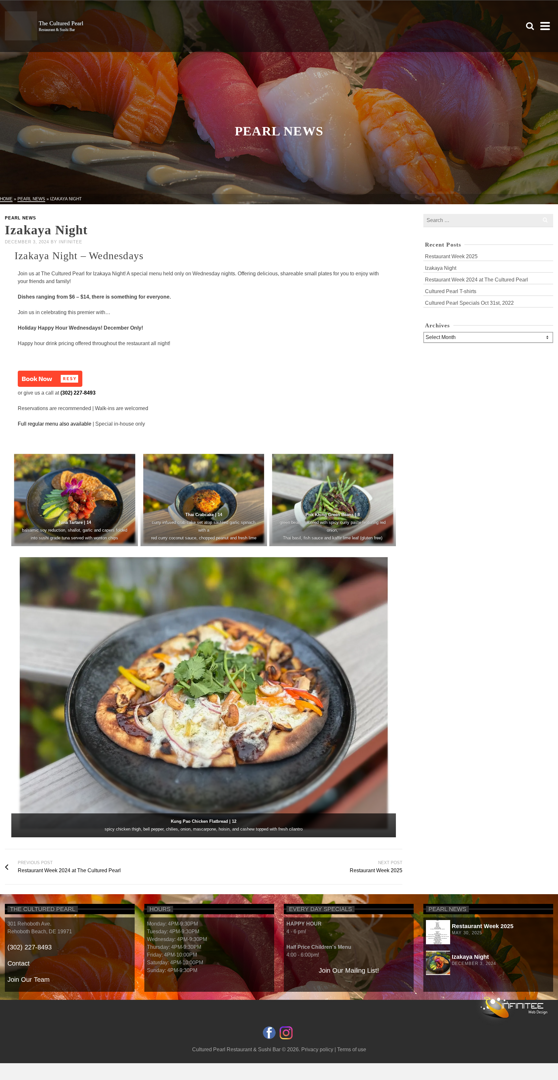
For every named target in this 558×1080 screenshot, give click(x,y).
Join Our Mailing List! (349, 970)
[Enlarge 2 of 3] (387, 459)
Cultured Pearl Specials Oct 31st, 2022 (469, 303)
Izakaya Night (440, 268)
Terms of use (351, 1049)
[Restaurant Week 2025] (435, 932)
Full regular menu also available (54, 424)
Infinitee (70, 241)
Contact (18, 963)
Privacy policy (317, 1049)
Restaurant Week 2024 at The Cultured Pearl (476, 279)
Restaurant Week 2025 (451, 256)
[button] (50, 379)
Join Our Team (28, 979)
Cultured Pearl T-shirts (450, 291)
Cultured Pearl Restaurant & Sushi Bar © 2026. (246, 1049)
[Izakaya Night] (435, 963)
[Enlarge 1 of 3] (258, 459)
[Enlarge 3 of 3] (387, 557)
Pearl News (20, 218)
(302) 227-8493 (78, 393)
